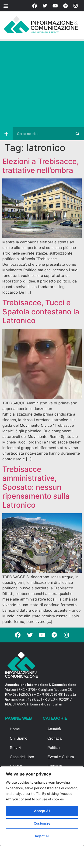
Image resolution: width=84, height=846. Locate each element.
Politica (53, 748)
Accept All (42, 811)
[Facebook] (34, 5)
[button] (6, 6)
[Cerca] (77, 133)
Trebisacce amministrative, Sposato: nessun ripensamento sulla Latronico (36, 487)
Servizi (15, 748)
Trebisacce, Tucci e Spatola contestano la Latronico (40, 311)
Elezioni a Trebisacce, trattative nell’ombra (40, 166)
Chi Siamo (18, 738)
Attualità (54, 729)
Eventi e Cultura (60, 757)
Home (15, 729)
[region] (42, 806)
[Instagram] (75, 5)
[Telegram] (65, 5)
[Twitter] (44, 5)
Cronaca (54, 738)
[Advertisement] (42, 83)
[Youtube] (55, 5)
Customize (42, 823)
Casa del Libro (22, 757)
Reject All (42, 836)
